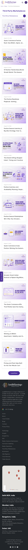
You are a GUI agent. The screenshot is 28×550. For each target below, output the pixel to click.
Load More (14, 373)
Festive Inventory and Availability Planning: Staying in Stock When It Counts (13, 188)
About (4, 416)
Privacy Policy (5, 426)
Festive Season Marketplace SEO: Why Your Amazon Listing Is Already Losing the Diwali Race (13, 218)
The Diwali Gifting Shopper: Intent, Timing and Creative (13, 159)
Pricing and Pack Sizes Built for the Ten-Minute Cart (13, 364)
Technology (5, 430)
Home (2, 6)
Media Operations (7, 446)
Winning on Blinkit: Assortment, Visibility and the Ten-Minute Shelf (14, 335)
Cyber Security (6, 459)
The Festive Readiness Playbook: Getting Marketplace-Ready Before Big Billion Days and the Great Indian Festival (13, 100)
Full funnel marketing (7, 443)
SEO (3, 438)
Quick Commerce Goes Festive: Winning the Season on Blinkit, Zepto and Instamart (13, 247)
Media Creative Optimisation (10, 441)
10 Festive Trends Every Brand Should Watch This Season (14, 71)
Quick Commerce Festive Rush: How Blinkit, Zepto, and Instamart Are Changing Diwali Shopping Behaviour (13, 42)
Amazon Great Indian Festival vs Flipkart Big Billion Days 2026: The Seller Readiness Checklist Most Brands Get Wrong (13, 276)
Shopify (4, 433)
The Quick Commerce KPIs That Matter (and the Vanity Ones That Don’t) (13, 306)
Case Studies (6, 418)
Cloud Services (6, 456)
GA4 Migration (6, 454)
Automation (5, 451)
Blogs (6, 6)
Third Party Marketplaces (8, 448)
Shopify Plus (5, 436)
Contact (4, 424)
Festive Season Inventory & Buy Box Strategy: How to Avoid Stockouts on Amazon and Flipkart (13, 130)
